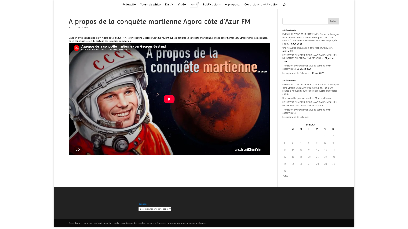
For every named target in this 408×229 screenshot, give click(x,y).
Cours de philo (150, 4)
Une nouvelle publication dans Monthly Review (307, 48)
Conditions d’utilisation (261, 4)
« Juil (285, 176)
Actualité (129, 4)
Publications (212, 4)
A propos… (232, 4)
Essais (169, 4)
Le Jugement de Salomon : (296, 73)
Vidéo (182, 4)
